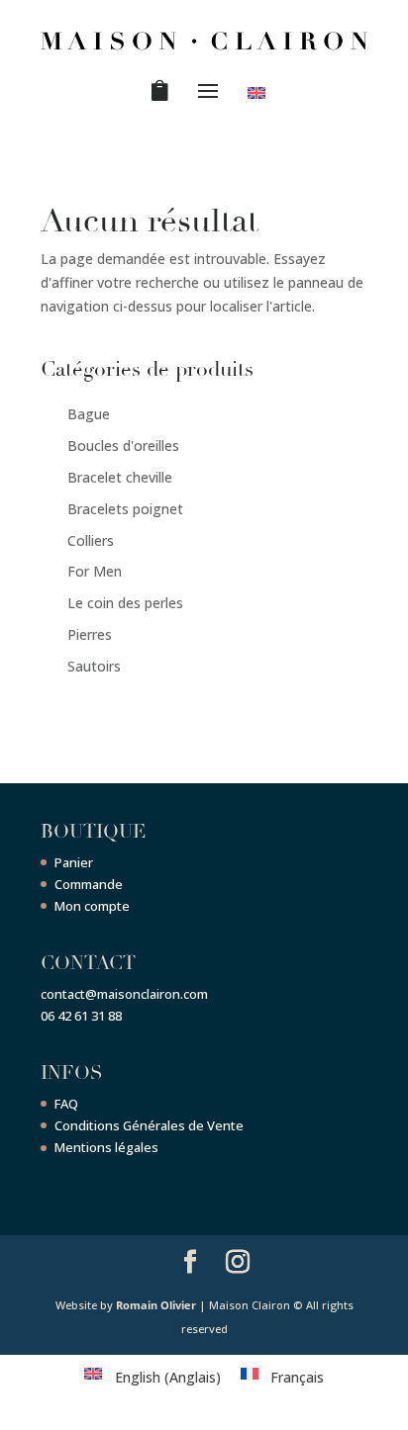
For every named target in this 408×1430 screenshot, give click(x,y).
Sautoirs (94, 666)
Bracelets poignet (125, 508)
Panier (73, 862)
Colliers (90, 540)
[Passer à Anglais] (260, 97)
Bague (88, 413)
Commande (88, 884)
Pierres (89, 634)
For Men (94, 571)
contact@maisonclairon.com (124, 994)
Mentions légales (106, 1147)
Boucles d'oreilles (123, 445)
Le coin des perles (125, 602)
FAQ (66, 1104)
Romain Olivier (156, 1304)
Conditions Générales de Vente (149, 1125)
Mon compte (92, 906)
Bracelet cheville (119, 477)
